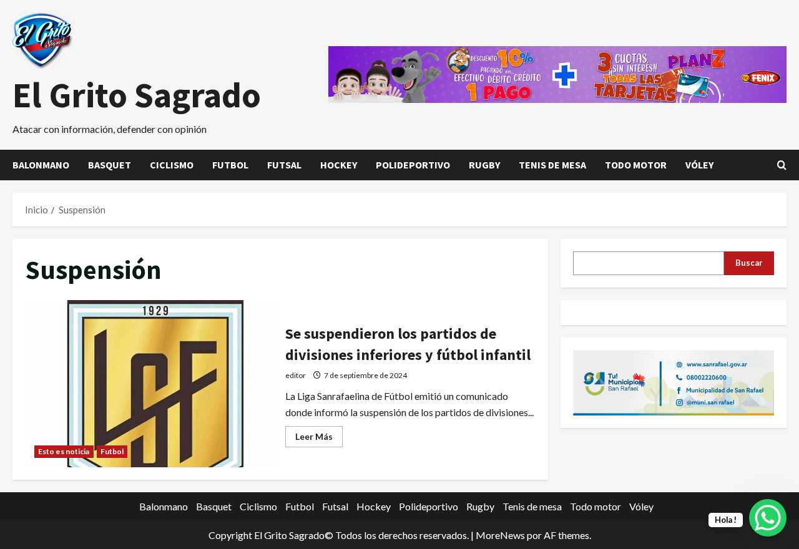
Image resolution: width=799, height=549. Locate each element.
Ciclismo (172, 164)
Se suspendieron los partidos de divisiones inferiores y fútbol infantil (150, 383)
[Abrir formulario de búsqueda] (782, 165)
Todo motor (636, 164)
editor (295, 375)
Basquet (109, 164)
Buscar (749, 263)
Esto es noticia (64, 451)
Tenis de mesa (552, 164)
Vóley (699, 164)
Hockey (338, 164)
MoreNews (500, 535)
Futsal (284, 164)
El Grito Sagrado (136, 95)
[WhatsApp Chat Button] (768, 518)
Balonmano (40, 164)
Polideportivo (413, 164)
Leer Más (319, 438)
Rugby (484, 164)
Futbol (230, 164)
